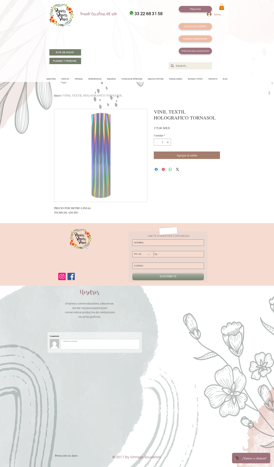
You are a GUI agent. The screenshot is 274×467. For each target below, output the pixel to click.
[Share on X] (177, 169)
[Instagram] (62, 276)
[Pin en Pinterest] (163, 169)
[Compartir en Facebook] (156, 169)
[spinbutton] (162, 142)
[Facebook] (71, 276)
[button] (221, 7)
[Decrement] (156, 142)
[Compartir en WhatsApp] (170, 169)
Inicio (57, 95)
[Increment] (168, 142)
